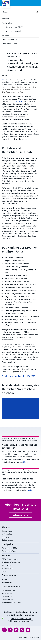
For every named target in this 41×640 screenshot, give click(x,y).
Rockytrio (18, 101)
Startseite (11, 53)
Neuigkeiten (24, 53)
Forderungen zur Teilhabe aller (17, 478)
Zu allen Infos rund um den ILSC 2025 (18, 376)
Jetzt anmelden (20, 514)
